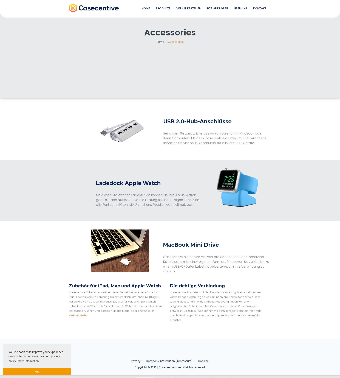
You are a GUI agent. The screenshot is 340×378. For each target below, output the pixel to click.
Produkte (163, 8)
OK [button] (37, 371)
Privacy (135, 361)
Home (146, 8)
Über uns (240, 8)
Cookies (203, 361)
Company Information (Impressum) (169, 361)
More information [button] (28, 361)
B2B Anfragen (217, 8)
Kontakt (260, 8)
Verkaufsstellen (188, 8)
